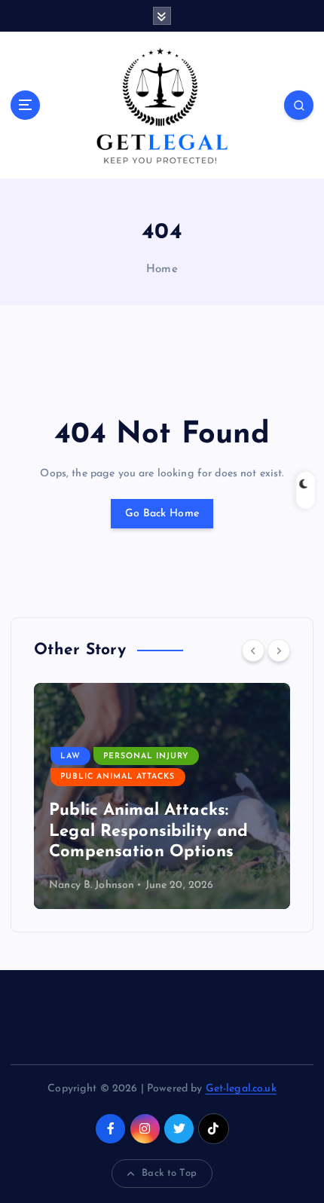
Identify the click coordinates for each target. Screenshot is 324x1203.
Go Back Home (162, 513)
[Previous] (253, 650)
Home (162, 269)
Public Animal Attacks (117, 777)
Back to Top (169, 1173)
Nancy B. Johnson (91, 885)
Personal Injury (145, 756)
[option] (162, 796)
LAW (70, 756)
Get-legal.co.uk (241, 1088)
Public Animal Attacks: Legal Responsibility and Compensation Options (148, 831)
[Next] (278, 650)
